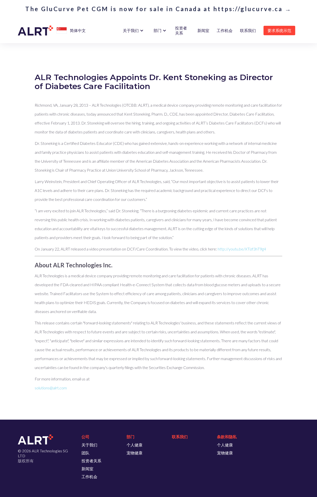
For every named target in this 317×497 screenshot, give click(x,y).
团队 (85, 452)
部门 (157, 30)
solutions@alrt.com (51, 387)
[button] (61, 30)
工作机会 (225, 30)
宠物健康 (134, 452)
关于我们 (89, 444)
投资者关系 (181, 30)
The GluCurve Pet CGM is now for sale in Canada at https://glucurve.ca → (158, 9)
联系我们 (248, 30)
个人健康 (134, 444)
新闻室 (203, 30)
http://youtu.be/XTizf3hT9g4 (242, 249)
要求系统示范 (279, 30)
